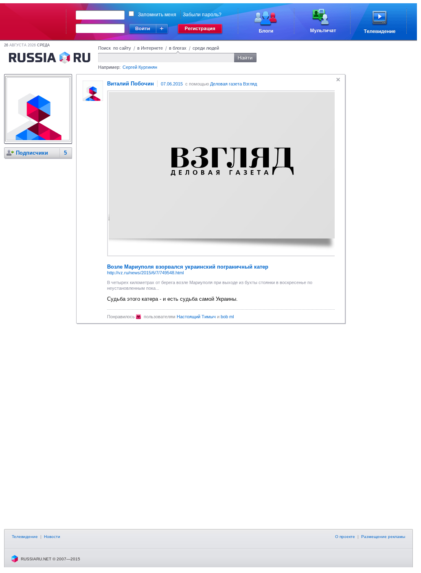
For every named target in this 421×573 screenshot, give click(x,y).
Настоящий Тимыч (196, 316)
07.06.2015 (172, 83)
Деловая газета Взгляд (233, 83)
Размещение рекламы (383, 536)
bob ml (227, 316)
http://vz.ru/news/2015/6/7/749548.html (145, 272)
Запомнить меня (157, 14)
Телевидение (25, 536)
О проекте (345, 536)
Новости (52, 536)
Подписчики (32, 153)
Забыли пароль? (202, 14)
